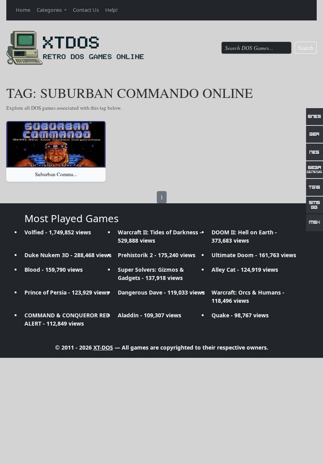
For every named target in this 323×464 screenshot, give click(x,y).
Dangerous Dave (140, 292)
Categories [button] (50, 9)
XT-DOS (103, 347)
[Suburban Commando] (56, 144)
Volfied (34, 232)
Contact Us (86, 9)
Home (23, 9)
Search (305, 48)
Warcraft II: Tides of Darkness (158, 232)
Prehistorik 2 (135, 255)
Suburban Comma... (56, 174)
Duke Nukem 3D (46, 255)
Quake (220, 315)
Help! (111, 9)
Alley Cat (224, 269)
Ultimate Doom (233, 255)
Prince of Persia (45, 292)
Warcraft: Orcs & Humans (246, 292)
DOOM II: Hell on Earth (242, 232)
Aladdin (128, 315)
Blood (32, 269)
